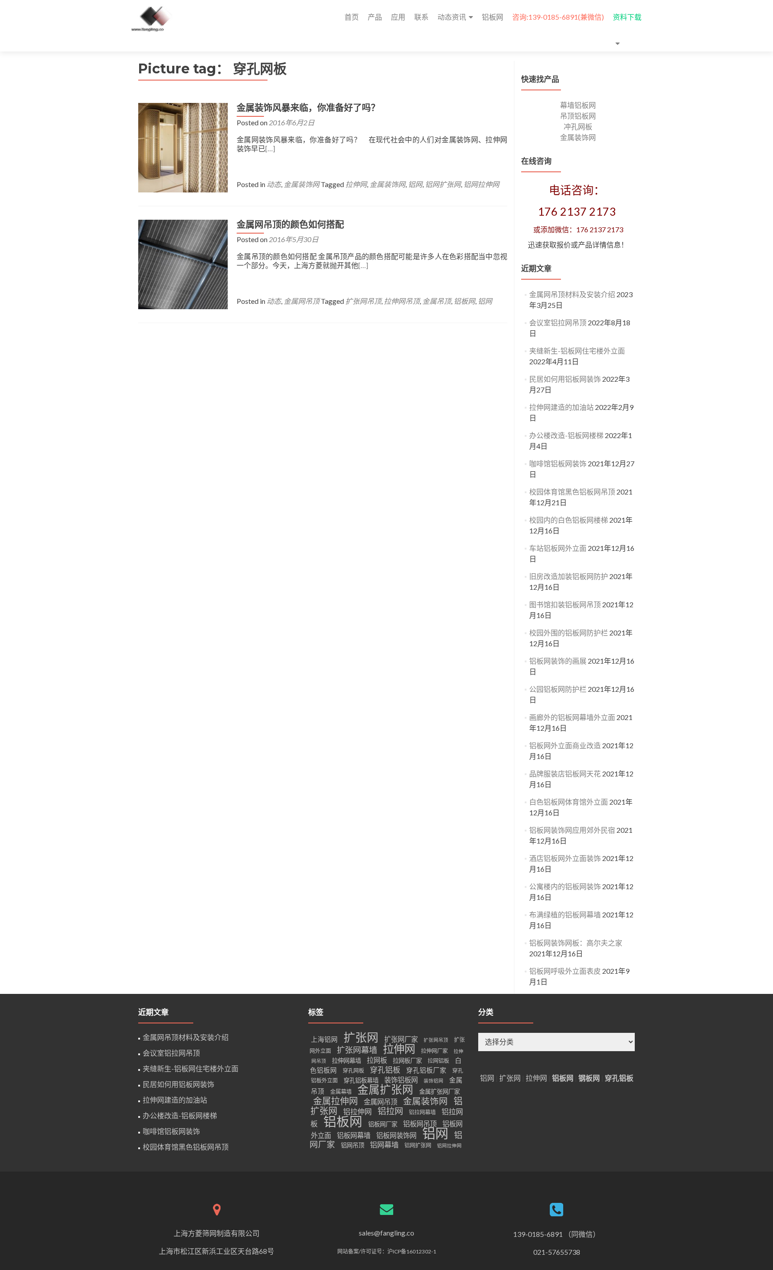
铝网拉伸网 (481, 184)
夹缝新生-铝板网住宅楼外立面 (577, 350)
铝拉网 (390, 1111)
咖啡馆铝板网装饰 (557, 463)
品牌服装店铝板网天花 (565, 773)
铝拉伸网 (357, 1111)
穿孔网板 (353, 1070)
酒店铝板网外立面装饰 (565, 858)
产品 (375, 17)
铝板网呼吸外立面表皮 (565, 971)
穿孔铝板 (385, 1069)
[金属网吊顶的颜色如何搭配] (183, 263)
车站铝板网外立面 (557, 548)
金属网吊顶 (301, 301)
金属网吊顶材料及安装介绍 (572, 294)
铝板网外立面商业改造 (565, 745)
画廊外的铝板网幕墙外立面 (572, 717)
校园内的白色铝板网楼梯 (568, 520)
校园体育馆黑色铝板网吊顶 (572, 491)
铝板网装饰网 (396, 1135)
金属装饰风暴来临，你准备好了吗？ (308, 107)
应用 (398, 17)
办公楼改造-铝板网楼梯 (566, 435)
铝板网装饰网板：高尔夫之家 (575, 942)
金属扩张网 (385, 1089)
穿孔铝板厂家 (426, 1070)
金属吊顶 (436, 301)
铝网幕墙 (384, 1144)
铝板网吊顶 (420, 1124)
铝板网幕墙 (353, 1135)
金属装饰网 (301, 184)
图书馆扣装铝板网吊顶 (565, 604)
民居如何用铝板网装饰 (565, 379)
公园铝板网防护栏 (557, 689)
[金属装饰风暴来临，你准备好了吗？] (183, 146)
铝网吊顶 (352, 1145)
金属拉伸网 (335, 1100)
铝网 (415, 184)
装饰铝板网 (401, 1080)
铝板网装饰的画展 (557, 660)
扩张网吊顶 (363, 301)
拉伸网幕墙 (346, 1060)
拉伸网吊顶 (402, 301)
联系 (421, 17)
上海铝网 (324, 1039)
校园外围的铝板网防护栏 (568, 632)
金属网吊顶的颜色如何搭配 (290, 224)
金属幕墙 (341, 1091)
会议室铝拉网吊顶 (557, 322)
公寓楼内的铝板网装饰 (565, 886)
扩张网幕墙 (357, 1050)
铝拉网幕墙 (422, 1112)
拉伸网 (356, 184)
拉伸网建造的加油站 (561, 407)
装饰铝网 (433, 1080)
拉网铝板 (438, 1060)
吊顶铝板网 (578, 115)
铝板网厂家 (382, 1124)
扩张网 (361, 1037)
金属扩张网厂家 (439, 1091)
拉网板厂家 (407, 1060)
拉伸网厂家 (434, 1051)
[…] (270, 148)
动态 (274, 184)
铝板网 (492, 17)
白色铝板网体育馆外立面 (568, 801)
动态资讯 (451, 17)
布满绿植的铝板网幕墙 (565, 914)
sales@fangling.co (386, 1232)
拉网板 (377, 1060)
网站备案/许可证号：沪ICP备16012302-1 (386, 1251)
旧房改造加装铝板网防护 (568, 576)
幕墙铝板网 (578, 105)
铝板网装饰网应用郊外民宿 (572, 830)
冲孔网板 (578, 126)
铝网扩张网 (443, 184)
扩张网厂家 (401, 1039)
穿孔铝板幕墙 (361, 1080)
